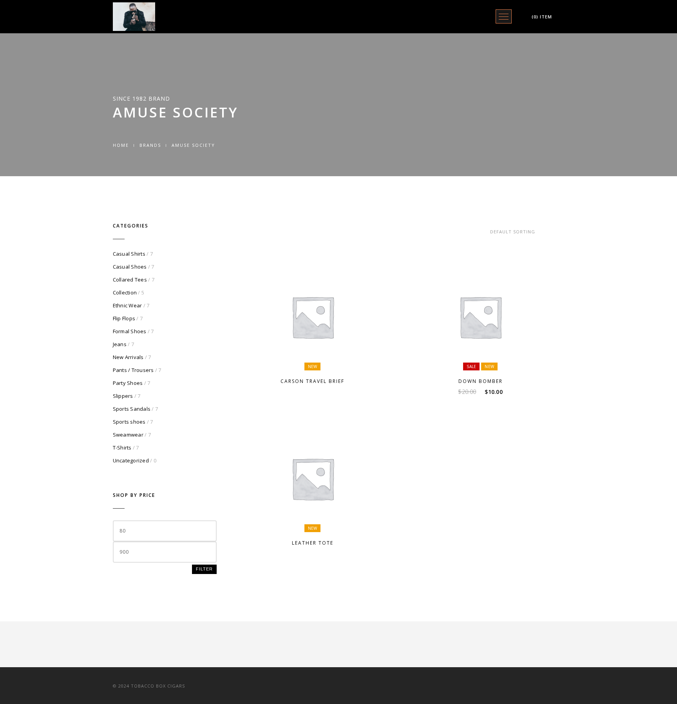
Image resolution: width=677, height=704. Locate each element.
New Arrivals (128, 357)
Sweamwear (128, 434)
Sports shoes (129, 421)
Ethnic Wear (127, 305)
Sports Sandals (132, 408)
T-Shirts (122, 447)
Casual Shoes (130, 266)
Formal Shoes (130, 331)
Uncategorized (131, 460)
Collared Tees (130, 279)
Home (121, 145)
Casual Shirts (129, 253)
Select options (316, 360)
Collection (125, 292)
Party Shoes (128, 382)
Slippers (123, 395)
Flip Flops (124, 318)
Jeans (120, 344)
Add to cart (484, 360)
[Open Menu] (504, 16)
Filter (204, 569)
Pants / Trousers (133, 370)
